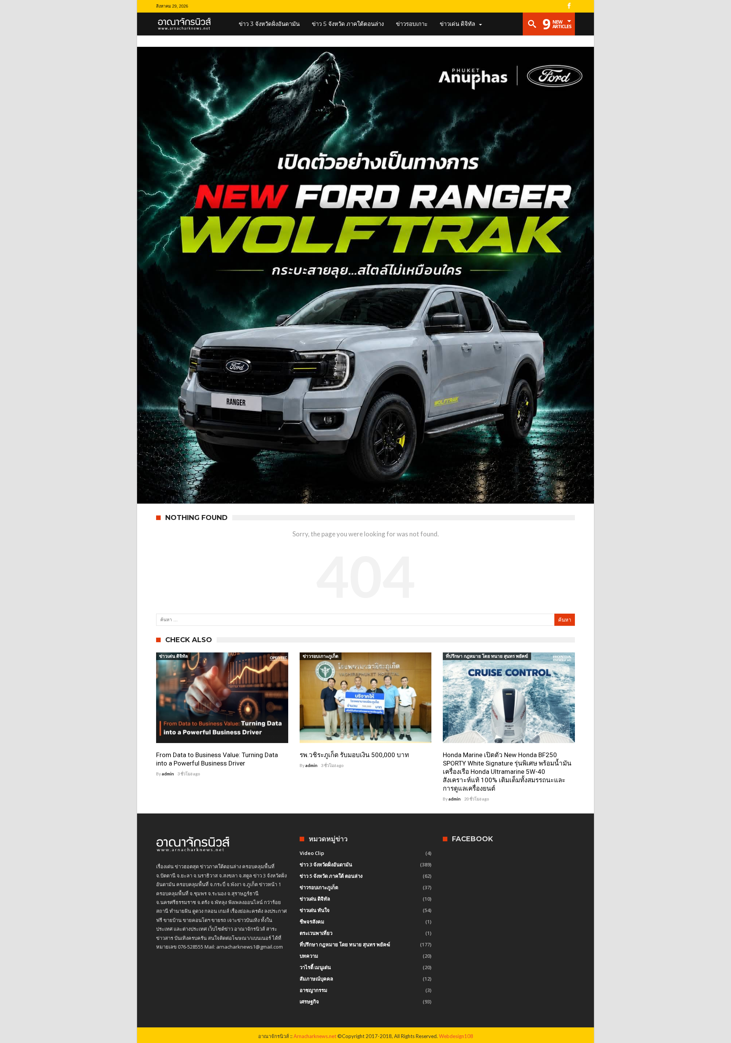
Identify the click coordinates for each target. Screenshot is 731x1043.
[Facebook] (569, 6)
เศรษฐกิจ (309, 1001)
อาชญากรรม (313, 990)
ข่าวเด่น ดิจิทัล (173, 656)
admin (168, 773)
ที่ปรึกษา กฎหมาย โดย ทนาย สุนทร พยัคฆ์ (487, 656)
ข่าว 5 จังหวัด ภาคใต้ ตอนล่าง (331, 875)
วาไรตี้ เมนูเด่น (315, 967)
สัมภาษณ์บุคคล (316, 978)
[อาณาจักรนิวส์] (186, 24)
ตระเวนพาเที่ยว (316, 933)
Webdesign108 (456, 1036)
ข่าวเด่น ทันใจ (315, 910)
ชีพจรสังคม (312, 921)
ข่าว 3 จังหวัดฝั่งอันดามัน (326, 864)
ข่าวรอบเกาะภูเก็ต (320, 656)
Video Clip (312, 853)
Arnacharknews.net (315, 1036)
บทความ (309, 955)
